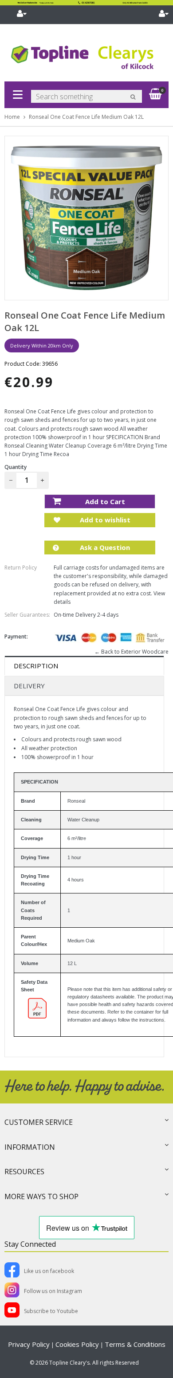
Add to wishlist (104, 519)
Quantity (15, 467)
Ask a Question (104, 547)
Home (12, 117)
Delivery (29, 685)
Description (36, 665)
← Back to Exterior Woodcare (131, 651)
